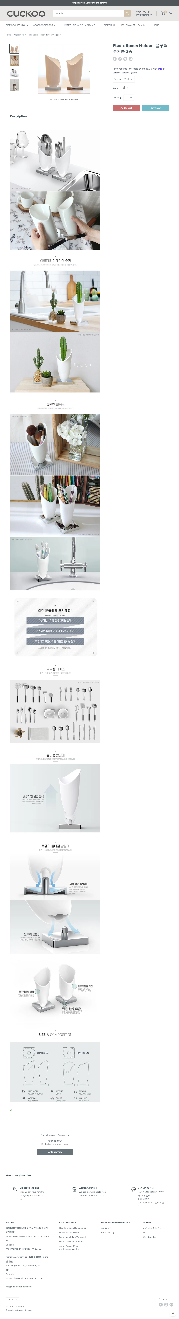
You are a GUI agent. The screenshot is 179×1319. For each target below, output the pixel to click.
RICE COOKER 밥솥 (15, 25)
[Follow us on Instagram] (166, 1305)
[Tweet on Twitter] (125, 59)
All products (19, 35)
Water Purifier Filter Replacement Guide (69, 1247)
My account (142, 15)
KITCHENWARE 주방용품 (132, 25)
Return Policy (107, 1232)
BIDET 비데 (109, 25)
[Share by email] (131, 59)
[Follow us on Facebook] (161, 1305)
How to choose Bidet (69, 1232)
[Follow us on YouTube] (171, 1305)
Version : (125, 73)
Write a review (55, 1152)
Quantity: (117, 97)
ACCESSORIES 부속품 (44, 25)
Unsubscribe (149, 1237)
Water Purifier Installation (71, 1241)
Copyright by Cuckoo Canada (18, 1310)
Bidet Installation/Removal (72, 1237)
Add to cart (126, 108)
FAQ (145, 1232)
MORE (156, 25)
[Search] (127, 13)
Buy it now (156, 108)
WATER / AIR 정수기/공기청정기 (80, 25)
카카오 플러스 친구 (152, 1228)
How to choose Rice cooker (72, 1228)
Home (8, 35)
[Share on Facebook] (115, 59)
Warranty (106, 1228)
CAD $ (10, 1299)
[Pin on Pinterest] (120, 59)
